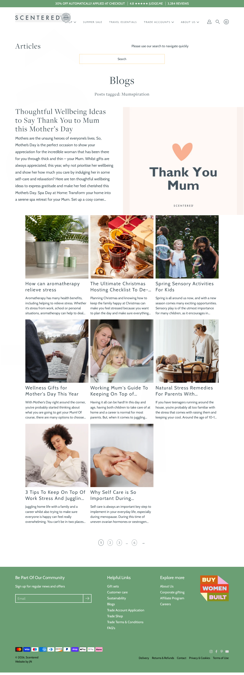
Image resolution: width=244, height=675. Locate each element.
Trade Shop (115, 616)
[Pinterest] (221, 651)
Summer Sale (92, 22)
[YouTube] (227, 651)
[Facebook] (216, 651)
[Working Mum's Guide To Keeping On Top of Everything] (121, 351)
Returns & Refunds (163, 658)
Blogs (111, 604)
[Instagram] (211, 651)
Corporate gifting (172, 592)
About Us (166, 586)
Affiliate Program (172, 598)
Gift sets (113, 586)
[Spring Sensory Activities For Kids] (187, 247)
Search (122, 59)
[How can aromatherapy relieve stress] (56, 247)
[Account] (209, 22)
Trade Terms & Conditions (125, 622)
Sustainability (116, 598)
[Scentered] (43, 17)
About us (188, 22)
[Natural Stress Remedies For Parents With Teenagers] (187, 351)
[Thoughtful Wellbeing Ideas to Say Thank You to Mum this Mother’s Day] (183, 161)
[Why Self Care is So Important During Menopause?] (121, 455)
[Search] (218, 22)
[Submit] (87, 598)
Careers (165, 604)
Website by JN (23, 661)
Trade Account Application (125, 610)
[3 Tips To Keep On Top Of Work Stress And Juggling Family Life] (56, 455)
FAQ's (111, 628)
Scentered (32, 657)
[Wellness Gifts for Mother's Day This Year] (56, 351)
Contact (181, 658)
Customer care (117, 592)
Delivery (144, 658)
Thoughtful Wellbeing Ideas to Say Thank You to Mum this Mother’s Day (60, 120)
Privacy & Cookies (199, 658)
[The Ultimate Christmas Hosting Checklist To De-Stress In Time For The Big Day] (121, 247)
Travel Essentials (123, 22)
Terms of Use (221, 658)
